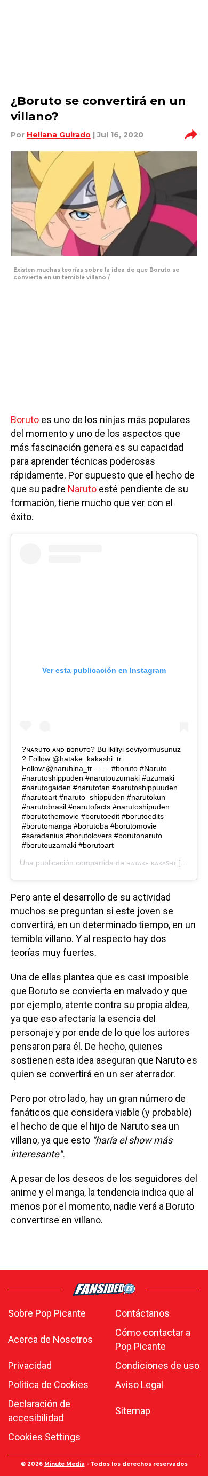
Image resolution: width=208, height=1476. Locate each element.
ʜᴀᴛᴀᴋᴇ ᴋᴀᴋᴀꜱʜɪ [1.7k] (161, 862)
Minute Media (64, 1464)
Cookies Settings (44, 1436)
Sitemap (132, 1410)
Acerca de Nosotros (50, 1339)
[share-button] (191, 134)
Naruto (82, 488)
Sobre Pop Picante (47, 1313)
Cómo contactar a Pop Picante (152, 1339)
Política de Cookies (48, 1384)
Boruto (25, 419)
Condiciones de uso (157, 1365)
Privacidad (30, 1365)
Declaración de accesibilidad (39, 1410)
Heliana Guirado (59, 135)
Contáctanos (142, 1313)
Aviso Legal (139, 1384)
